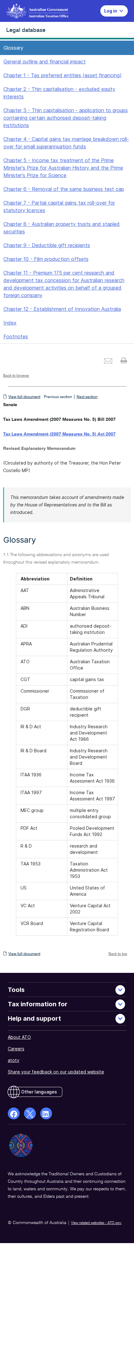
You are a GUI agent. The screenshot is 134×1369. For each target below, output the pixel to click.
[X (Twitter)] (30, 1113)
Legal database (25, 30)
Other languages (39, 1091)
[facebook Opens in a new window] (14, 1113)
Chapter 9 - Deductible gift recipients (46, 245)
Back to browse (16, 376)
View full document (24, 397)
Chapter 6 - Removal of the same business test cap (63, 189)
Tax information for (37, 1004)
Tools (16, 989)
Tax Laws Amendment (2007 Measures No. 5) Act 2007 (59, 434)
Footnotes (15, 336)
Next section (87, 397)
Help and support (34, 1018)
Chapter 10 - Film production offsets (46, 259)
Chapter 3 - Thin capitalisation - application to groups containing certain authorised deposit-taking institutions (65, 117)
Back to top (117, 954)
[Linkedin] (46, 1113)
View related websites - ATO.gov (96, 1223)
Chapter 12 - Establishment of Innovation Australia (62, 309)
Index (10, 323)
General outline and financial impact (44, 61)
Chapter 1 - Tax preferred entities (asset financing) (62, 75)
